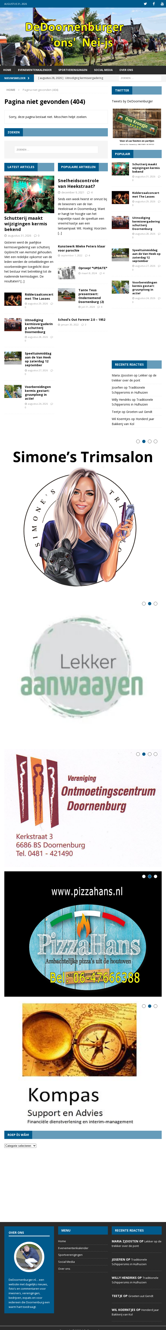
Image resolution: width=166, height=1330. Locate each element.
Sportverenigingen (72, 70)
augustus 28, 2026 (38, 337)
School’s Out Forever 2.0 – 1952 (81, 319)
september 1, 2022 (71, 255)
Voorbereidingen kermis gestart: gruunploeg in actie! (38, 393)
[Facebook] (154, 4)
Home (7, 70)
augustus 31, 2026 (19, 235)
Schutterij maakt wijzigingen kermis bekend (25, 223)
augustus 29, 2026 (38, 303)
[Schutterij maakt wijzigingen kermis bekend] (29, 194)
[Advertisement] (136, 334)
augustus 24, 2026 (38, 403)
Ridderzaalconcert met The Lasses (39, 296)
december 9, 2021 (72, 192)
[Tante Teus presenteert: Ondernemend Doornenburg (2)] (66, 294)
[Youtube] (162, 4)
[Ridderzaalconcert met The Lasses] (13, 299)
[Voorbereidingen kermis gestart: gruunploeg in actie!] (13, 391)
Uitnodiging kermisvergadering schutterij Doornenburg (39, 326)
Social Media (103, 70)
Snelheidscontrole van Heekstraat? (78, 183)
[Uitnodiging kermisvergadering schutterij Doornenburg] (13, 324)
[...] (22, 281)
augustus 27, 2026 (38, 370)
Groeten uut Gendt (139, 412)
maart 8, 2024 (89, 273)
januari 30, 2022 (70, 324)
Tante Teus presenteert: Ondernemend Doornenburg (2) (91, 296)
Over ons (126, 70)
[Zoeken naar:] (140, 78)
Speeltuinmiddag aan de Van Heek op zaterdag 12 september (38, 359)
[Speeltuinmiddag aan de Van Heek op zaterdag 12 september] (13, 358)
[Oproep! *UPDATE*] (66, 272)
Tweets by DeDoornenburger (132, 101)
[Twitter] (145, 4)
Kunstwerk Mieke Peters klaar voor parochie (81, 248)
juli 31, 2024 (88, 306)
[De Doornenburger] (83, 63)
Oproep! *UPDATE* (92, 268)
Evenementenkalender (35, 70)
